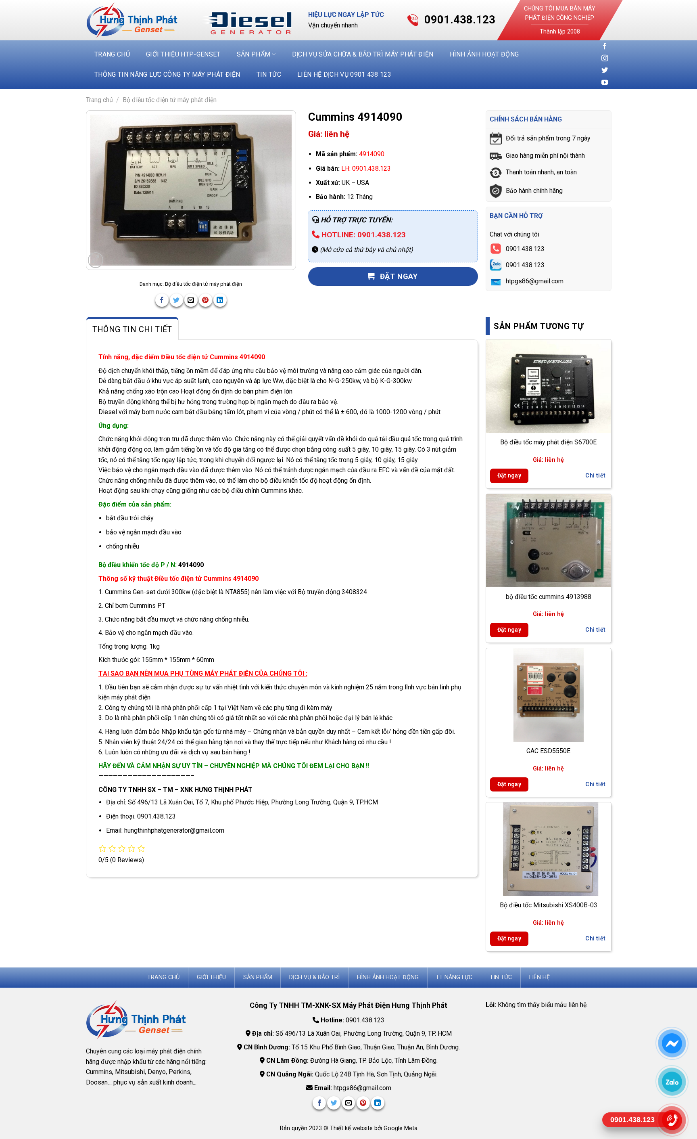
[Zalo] (671, 1081)
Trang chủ (112, 54)
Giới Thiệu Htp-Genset (183, 54)
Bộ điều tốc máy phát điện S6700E (548, 442)
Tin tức (269, 74)
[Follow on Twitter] (605, 71)
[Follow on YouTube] (605, 83)
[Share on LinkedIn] (220, 300)
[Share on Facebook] (162, 300)
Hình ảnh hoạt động (484, 54)
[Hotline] (671, 1120)
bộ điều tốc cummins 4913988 (548, 597)
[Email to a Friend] (191, 300)
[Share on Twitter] (176, 300)
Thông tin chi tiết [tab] (132, 329)
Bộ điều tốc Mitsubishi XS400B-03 (548, 905)
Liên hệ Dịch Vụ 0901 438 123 (344, 74)
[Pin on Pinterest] (205, 300)
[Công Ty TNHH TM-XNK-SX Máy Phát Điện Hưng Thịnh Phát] (138, 20)
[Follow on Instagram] (605, 58)
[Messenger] (671, 1043)
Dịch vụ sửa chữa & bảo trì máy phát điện (363, 54)
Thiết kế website (352, 1128)
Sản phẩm (254, 54)
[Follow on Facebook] (605, 46)
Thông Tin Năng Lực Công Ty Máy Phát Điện (167, 74)
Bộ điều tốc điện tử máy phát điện (170, 100)
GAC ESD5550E (548, 751)
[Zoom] (96, 260)
